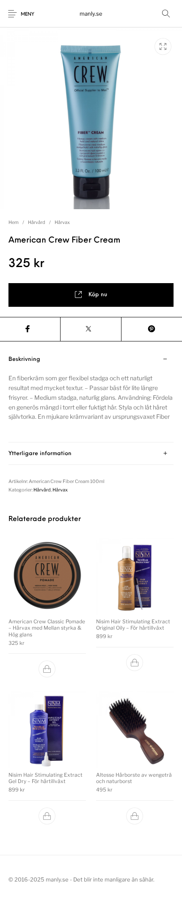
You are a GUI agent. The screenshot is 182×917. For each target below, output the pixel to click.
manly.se (91, 13)
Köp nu (97, 294)
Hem (13, 222)
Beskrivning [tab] (24, 359)
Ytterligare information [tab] (40, 453)
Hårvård (36, 222)
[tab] (91, 395)
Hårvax (62, 222)
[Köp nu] (47, 668)
